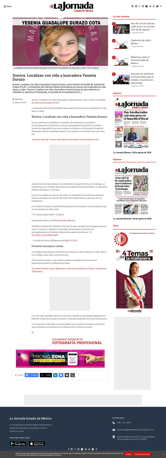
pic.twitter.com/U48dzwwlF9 (45, 235)
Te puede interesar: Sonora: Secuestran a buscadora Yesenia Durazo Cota (65, 139)
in (55, 375)
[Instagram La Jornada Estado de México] (136, 6)
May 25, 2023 (71, 240)
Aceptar (128, 454)
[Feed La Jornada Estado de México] (161, 6)
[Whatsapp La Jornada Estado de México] (157, 6)
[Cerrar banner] (163, 454)
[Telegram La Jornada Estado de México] (150, 6)
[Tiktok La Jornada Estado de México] (154, 6)
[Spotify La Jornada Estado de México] (146, 6)
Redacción (19, 99)
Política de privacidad (142, 454)
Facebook (33, 375)
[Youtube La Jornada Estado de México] (143, 6)
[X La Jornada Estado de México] (139, 6)
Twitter (48, 375)
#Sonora (71, 220)
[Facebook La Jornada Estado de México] (132, 6)
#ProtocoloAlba (59, 220)
